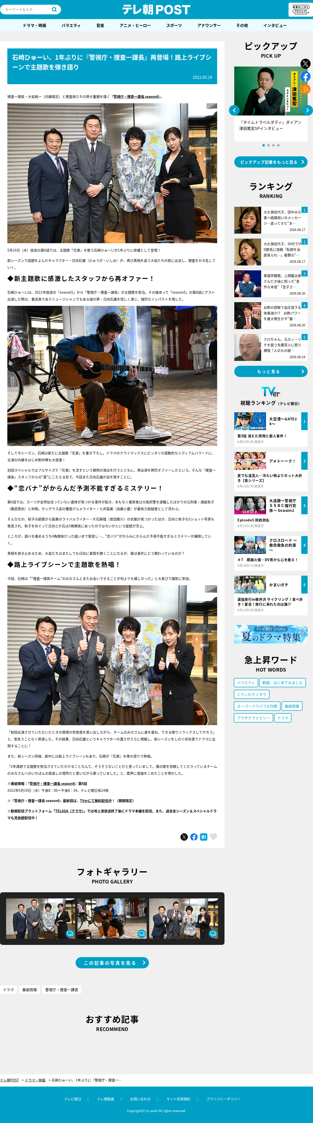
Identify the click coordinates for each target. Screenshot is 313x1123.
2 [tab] (268, 145)
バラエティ (71, 25)
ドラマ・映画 (34, 25)
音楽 (100, 25)
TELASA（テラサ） (69, 810)
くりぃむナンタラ (251, 694)
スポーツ (174, 25)
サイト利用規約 (178, 1098)
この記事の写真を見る (110, 963)
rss (306, 89)
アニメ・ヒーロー (135, 25)
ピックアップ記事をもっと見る (269, 162)
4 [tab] (278, 145)
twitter (306, 64)
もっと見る (269, 371)
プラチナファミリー (253, 717)
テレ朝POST (156, 9)
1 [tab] (263, 145)
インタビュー (275, 25)
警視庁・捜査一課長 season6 (136, 96)
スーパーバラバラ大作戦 (257, 706)
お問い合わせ (140, 1098)
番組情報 (29, 989)
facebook (306, 76)
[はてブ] (203, 837)
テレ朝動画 (105, 1098)
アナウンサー (209, 25)
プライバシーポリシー (223, 1098)
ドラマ (8, 989)
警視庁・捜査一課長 (61, 989)
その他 (242, 25)
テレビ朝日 (72, 1098)
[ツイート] (184, 837)
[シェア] (194, 837)
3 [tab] (273, 145)
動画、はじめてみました (282, 682)
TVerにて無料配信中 (96, 800)
